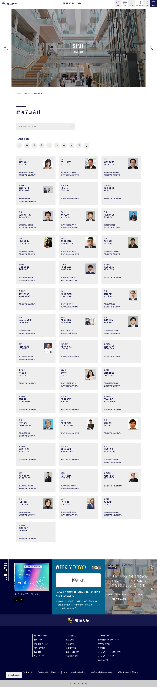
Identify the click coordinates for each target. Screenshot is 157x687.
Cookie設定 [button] (14, 674)
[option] (31, 579)
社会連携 (37, 652)
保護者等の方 (71, 648)
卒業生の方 (70, 644)
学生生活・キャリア (41, 644)
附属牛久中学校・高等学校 (74, 672)
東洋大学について (40, 636)
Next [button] (21, 599)
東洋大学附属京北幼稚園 (127, 672)
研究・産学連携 (39, 648)
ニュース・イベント (40, 656)
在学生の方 (70, 640)
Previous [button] (16, 599)
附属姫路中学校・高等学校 (47, 672)
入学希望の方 (71, 636)
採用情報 (101, 648)
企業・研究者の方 (72, 652)
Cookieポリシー (104, 660)
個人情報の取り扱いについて (108, 640)
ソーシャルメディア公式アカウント (110, 652)
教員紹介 (27, 93)
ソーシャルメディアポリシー (108, 656)
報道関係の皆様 (72, 656)
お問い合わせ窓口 (104, 644)
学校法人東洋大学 (26, 672)
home (18, 93)
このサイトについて (105, 636)
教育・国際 (38, 640)
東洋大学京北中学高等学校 (100, 672)
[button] (5, 48)
